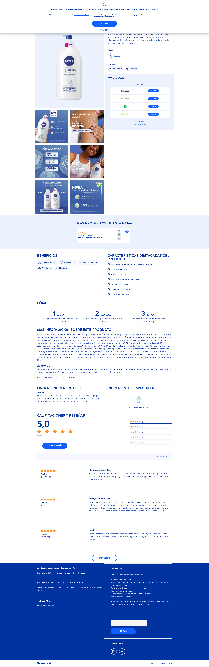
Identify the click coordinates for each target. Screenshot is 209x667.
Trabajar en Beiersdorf (66, 587)
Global (44, 601)
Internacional (45, 606)
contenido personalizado (81, 15)
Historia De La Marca (45, 587)
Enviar (123, 631)
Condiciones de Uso (45, 573)
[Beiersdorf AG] (44, 663)
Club (116, 568)
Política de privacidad (65, 573)
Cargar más (104, 558)
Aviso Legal (81, 573)
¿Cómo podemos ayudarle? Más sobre (60, 583)
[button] (127, 231)
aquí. (113, 16)
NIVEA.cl (61, 9)
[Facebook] (122, 651)
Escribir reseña (54, 446)
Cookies (155, 9)
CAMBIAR (105, 30)
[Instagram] (114, 651)
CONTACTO (41, 591)
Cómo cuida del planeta (90, 587)
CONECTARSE (117, 643)
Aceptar (104, 24)
